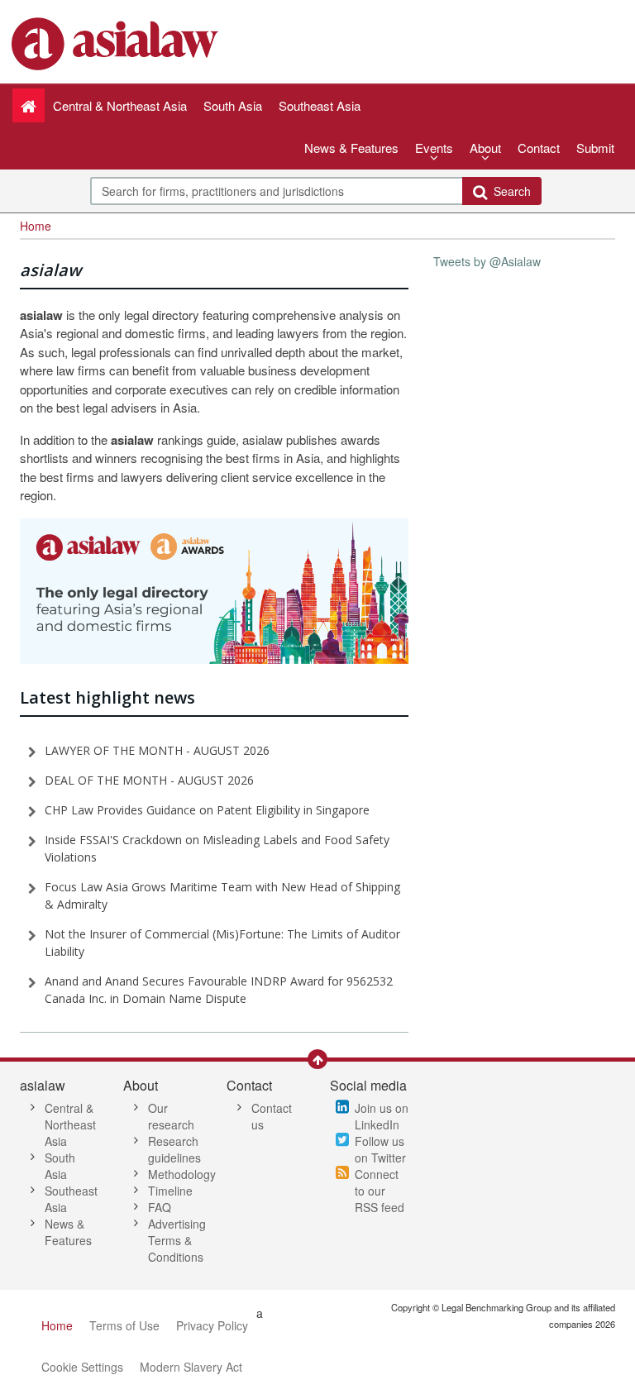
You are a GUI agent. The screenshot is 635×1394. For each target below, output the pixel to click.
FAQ (159, 1207)
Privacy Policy (212, 1325)
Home (57, 1325)
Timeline (170, 1190)
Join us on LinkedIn (381, 1116)
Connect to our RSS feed (379, 1190)
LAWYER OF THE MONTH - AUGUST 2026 (157, 750)
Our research (171, 1116)
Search (509, 191)
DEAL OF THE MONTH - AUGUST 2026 (149, 780)
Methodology (182, 1174)
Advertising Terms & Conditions (177, 1240)
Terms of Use (124, 1325)
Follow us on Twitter (380, 1149)
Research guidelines (174, 1149)
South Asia (60, 1165)
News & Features (351, 147)
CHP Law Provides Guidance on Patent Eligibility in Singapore (207, 810)
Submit (595, 147)
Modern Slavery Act (191, 1366)
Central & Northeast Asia (70, 1124)
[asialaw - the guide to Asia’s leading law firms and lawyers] (117, 42)
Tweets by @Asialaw (487, 261)
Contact (539, 147)
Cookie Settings (82, 1366)
